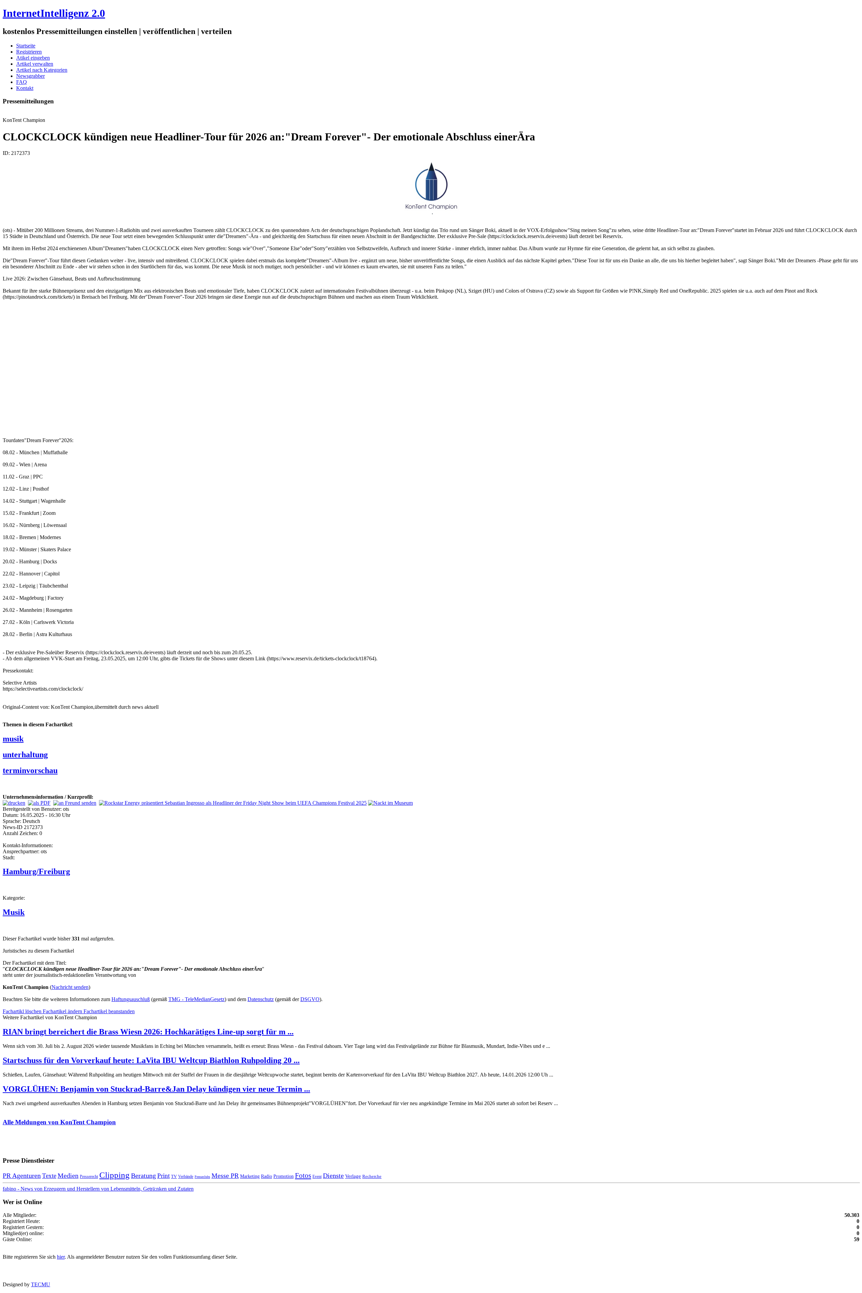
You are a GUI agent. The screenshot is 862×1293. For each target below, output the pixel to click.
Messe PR (225, 1175)
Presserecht (89, 1176)
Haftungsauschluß (130, 999)
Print (163, 1175)
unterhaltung (25, 754)
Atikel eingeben (33, 58)
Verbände (185, 1176)
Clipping (114, 1175)
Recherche (372, 1176)
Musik (14, 912)
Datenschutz (260, 999)
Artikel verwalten (34, 64)
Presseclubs (202, 1177)
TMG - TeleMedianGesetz (196, 999)
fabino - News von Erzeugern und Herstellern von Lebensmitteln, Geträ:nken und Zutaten (98, 1189)
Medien (68, 1175)
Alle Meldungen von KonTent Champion (59, 1122)
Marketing (250, 1176)
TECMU (40, 1284)
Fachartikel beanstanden (109, 1011)
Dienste (333, 1175)
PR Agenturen (22, 1175)
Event (317, 1176)
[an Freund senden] (74, 803)
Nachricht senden (70, 987)
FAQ (21, 82)
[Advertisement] (104, 368)
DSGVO (310, 999)
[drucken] (14, 803)
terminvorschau (30, 770)
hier (61, 1257)
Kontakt (24, 88)
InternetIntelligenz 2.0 (54, 13)
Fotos (303, 1175)
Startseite (25, 45)
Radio (266, 1176)
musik (13, 738)
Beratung (143, 1175)
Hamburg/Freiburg (36, 871)
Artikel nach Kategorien (41, 70)
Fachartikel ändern (63, 1011)
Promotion (283, 1176)
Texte (49, 1175)
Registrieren (29, 52)
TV (174, 1176)
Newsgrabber (30, 76)
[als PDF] (39, 803)
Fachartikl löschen (23, 1011)
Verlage (353, 1176)
